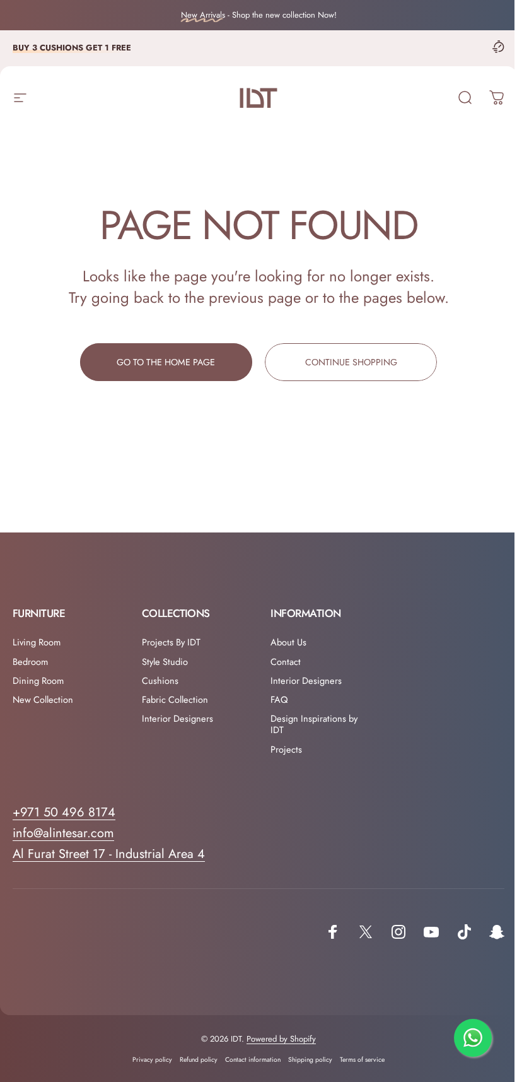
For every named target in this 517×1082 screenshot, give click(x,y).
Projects (286, 749)
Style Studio (165, 661)
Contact (285, 661)
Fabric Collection (175, 699)
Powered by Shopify (281, 1039)
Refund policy (199, 1059)
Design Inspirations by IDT (313, 724)
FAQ (279, 699)
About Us (288, 642)
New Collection (43, 699)
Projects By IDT (171, 642)
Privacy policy (152, 1059)
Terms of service (362, 1059)
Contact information (253, 1059)
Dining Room (38, 680)
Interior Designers (177, 718)
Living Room (37, 642)
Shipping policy (310, 1059)
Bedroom (30, 661)
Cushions (160, 680)
